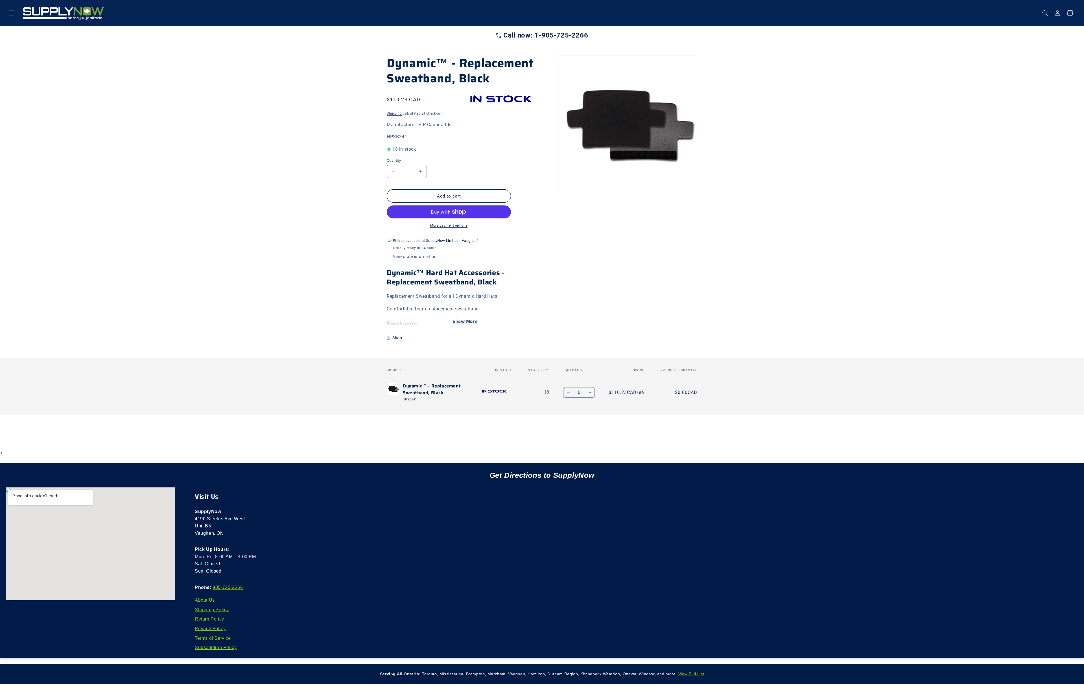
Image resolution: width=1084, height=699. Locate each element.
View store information (414, 256)
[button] (12, 13)
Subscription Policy (216, 647)
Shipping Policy (212, 609)
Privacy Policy (210, 628)
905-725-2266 (228, 587)
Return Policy (209, 619)
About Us (205, 600)
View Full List (691, 674)
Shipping (394, 113)
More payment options (448, 225)
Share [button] (397, 337)
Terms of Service (213, 638)
